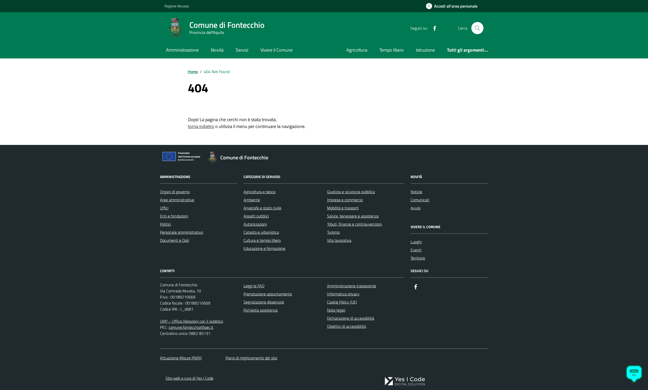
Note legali (336, 310)
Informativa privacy (343, 294)
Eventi (416, 250)
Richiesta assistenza (261, 310)
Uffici (164, 208)
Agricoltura (356, 50)
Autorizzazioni (255, 224)
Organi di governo (175, 192)
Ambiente (252, 200)
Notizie (416, 192)
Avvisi (415, 208)
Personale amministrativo (181, 232)
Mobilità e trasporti (343, 208)
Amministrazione (182, 50)
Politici (165, 224)
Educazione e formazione (264, 248)
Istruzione (425, 50)
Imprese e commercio (345, 200)
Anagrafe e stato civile (262, 208)
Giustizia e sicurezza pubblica (351, 192)
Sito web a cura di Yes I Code (189, 378)
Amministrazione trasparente (351, 286)
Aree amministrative (177, 200)
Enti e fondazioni (174, 216)
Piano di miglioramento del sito (251, 358)
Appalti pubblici (256, 216)
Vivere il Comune (276, 50)
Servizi (242, 50)
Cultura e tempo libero (262, 240)
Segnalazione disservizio (264, 302)
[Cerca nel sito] (477, 28)
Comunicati (420, 200)
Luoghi (416, 242)
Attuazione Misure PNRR (181, 358)
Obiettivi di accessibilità (346, 326)
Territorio (418, 258)
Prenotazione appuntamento (268, 294)
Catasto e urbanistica (261, 232)
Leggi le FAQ (254, 286)
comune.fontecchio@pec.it (191, 327)
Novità (217, 50)
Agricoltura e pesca (259, 192)
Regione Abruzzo (177, 6)
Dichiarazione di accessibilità (350, 318)
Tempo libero (391, 50)
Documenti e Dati (174, 240)
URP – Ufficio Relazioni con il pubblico (191, 321)
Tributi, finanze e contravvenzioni (354, 224)
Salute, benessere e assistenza (353, 216)
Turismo (333, 232)
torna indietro (201, 126)
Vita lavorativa (339, 240)
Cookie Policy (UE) (342, 302)
